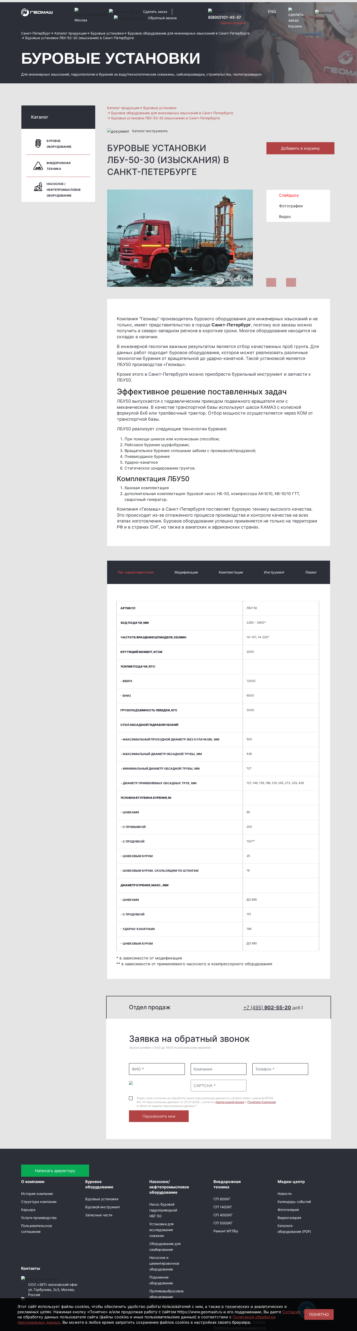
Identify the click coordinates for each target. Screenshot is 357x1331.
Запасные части (98, 1215)
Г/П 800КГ (221, 1199)
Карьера (28, 1210)
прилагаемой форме (229, 1102)
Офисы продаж (233, 23)
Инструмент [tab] (274, 572)
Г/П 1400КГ (222, 1207)
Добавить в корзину (300, 148)
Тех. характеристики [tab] (135, 572)
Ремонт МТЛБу (225, 1231)
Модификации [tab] (186, 572)
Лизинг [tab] (311, 572)
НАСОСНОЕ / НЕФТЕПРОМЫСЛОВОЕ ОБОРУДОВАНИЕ (64, 189)
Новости (284, 1194)
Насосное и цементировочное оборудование (164, 1263)
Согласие (291, 1311)
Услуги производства (39, 1218)
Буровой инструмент (102, 1207)
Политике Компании (261, 1102)
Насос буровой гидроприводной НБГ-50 (163, 1210)
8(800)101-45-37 (224, 17)
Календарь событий (294, 1202)
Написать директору (55, 1170)
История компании (37, 1194)
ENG (272, 11)
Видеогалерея (289, 1218)
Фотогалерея (288, 1210)
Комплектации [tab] (231, 572)
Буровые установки (101, 1199)
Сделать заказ (155, 11)
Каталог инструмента (150, 131)
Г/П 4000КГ (223, 1215)
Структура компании (38, 1202)
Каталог (39, 117)
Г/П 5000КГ (223, 1223)
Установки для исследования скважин (161, 1230)
